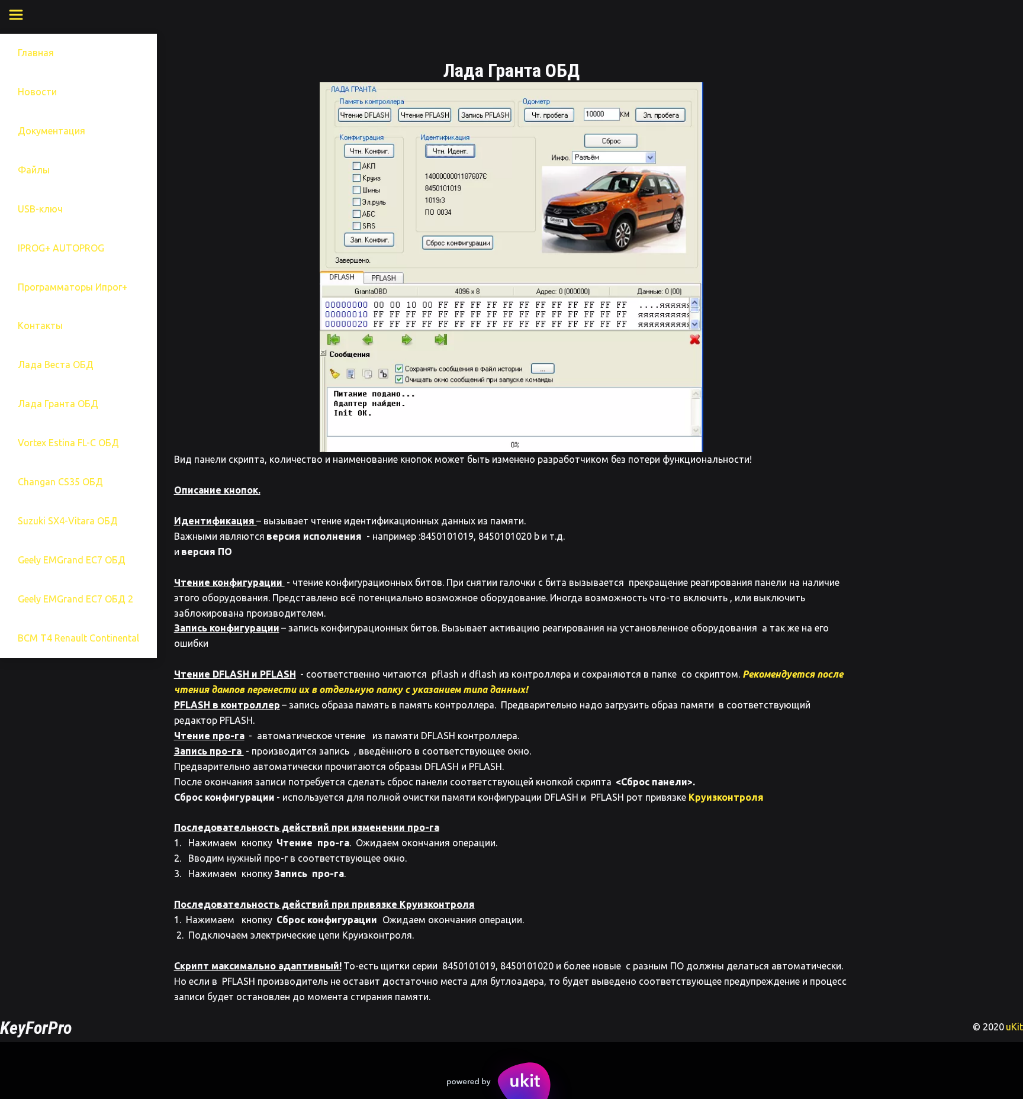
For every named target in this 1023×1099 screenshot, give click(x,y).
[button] (16, 15)
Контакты (40, 325)
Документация (51, 130)
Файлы (34, 170)
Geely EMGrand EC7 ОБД (72, 560)
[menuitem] (16, 15)
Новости (37, 91)
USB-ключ (40, 209)
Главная (36, 52)
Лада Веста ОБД (56, 364)
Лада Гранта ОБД (58, 403)
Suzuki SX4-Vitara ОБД (68, 520)
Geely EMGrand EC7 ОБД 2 (75, 599)
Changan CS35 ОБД (60, 481)
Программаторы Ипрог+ (72, 287)
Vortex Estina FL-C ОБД (68, 442)
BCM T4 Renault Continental (78, 638)
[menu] (25, 15)
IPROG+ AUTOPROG (61, 248)
